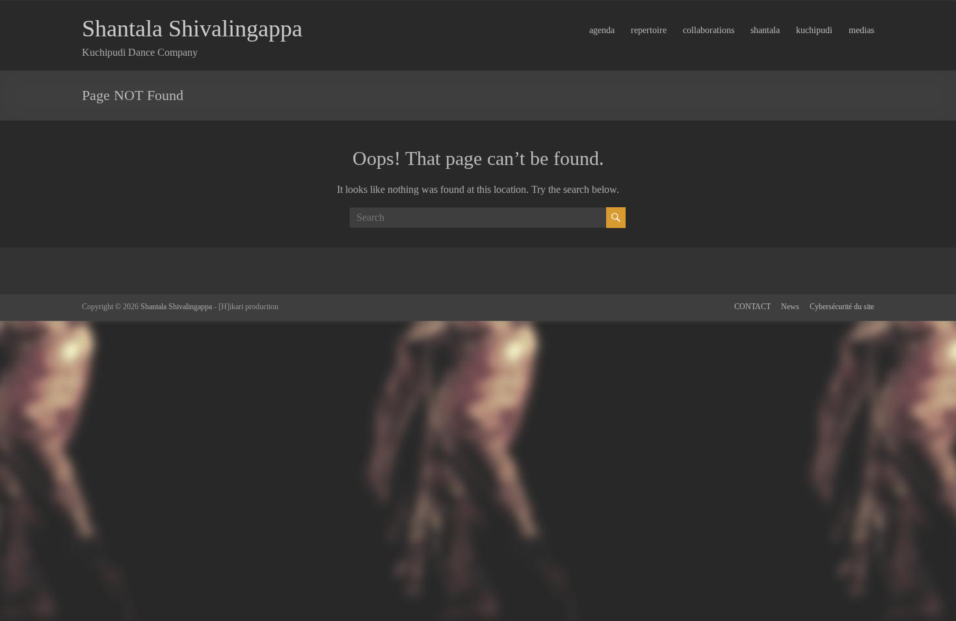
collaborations (708, 30)
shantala (765, 30)
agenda (602, 30)
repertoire (649, 30)
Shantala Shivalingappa (192, 29)
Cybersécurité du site (842, 306)
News (790, 306)
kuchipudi (814, 30)
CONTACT (752, 306)
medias (861, 30)
